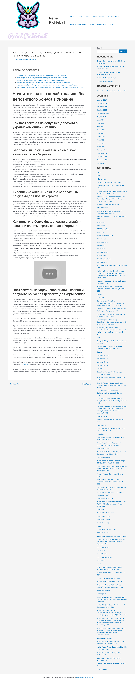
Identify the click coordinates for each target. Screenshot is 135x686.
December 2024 (103, 103)
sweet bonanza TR (103, 590)
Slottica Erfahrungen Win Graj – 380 (109, 581)
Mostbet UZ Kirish (103, 516)
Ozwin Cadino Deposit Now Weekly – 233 (111, 536)
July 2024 (100, 120)
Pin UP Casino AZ (103, 554)
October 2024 (102, 110)
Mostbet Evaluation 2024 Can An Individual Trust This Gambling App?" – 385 (110, 482)
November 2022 (102, 160)
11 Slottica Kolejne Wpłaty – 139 (108, 204)
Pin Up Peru (101, 560)
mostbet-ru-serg (103, 523)
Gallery (79, 16)
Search (99, 48)
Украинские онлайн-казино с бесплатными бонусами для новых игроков (43, 83)
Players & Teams (98, 16)
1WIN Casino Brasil (103, 229)
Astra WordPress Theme (84, 677)
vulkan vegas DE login (104, 638)
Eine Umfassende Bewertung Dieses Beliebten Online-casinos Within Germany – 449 (111, 385)
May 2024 (100, 123)
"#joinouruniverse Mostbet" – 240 (109, 182)
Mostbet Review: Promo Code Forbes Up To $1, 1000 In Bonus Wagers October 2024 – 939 (111, 504)
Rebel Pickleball (57, 20)
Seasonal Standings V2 (78, 24)
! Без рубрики (102, 179)
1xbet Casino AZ (102, 255)
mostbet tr (100, 509)
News (99, 526)
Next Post (86, 384)
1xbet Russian (102, 262)
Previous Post (14, 384)
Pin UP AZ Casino (103, 547)
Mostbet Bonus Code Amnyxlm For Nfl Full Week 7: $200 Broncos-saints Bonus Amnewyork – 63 (112, 468)
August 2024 (101, 117)
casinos (99, 369)
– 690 (99, 172)
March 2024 (101, 130)
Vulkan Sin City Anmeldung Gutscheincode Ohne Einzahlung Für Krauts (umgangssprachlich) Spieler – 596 (111, 612)
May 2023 (100, 140)
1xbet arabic (101, 249)
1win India (100, 232)
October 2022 (102, 163)
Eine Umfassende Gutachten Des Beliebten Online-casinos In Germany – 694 (110, 393)
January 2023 (102, 153)
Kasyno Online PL (103, 416)
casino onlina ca (102, 359)
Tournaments (101, 24)
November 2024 (103, 107)
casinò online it (102, 365)
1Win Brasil (101, 222)
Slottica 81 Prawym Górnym (106, 78)
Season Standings (113, 16)
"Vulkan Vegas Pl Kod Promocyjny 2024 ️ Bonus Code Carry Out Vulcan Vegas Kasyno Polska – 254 (111, 199)
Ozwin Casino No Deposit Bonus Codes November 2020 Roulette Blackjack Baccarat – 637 (111, 542)
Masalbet (100, 434)
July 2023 (100, 133)
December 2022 (102, 156)
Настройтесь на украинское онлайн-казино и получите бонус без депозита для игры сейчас (50, 87)
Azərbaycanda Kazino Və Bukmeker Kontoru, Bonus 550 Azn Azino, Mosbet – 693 (111, 289)
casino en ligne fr (103, 355)
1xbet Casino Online (104, 259)
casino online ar (102, 362)
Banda (99, 294)
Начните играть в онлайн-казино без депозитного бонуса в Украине (41, 75)
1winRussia (101, 245)
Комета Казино (102, 669)
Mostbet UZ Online (103, 519)
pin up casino (101, 550)
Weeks (111, 24)
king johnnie (101, 425)
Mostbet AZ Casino (103, 448)
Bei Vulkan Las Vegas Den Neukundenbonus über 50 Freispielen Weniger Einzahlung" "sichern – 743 (110, 303)
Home (87, 16)
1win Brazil (101, 225)
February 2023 (102, 150)
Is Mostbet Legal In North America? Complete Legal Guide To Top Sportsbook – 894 (112, 401)
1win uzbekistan (102, 242)
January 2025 (102, 100)
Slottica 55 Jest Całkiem (105, 81)
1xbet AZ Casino (102, 252)
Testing (91, 24)
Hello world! (122, 91)
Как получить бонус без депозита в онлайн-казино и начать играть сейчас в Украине (47, 85)
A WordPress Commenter (106, 91)
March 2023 (101, 146)
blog (98, 337)
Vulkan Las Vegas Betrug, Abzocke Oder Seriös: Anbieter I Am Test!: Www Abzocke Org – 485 (112, 599)
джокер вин (25, 364)
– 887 (99, 176)
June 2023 (101, 137)
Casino (99, 352)
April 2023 (100, 143)
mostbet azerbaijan (103, 457)
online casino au (103, 533)
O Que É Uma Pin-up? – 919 (106, 529)
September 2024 (103, 113)
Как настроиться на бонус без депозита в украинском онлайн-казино (42, 78)
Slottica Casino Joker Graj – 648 (108, 578)
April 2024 (100, 127)
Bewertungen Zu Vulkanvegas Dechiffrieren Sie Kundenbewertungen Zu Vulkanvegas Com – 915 (112, 322)
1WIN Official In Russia (105, 235)
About (72, 16)
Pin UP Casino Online (104, 557)
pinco (99, 564)
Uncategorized (19, 59)
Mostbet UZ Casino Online (106, 513)
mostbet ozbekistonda (105, 498)
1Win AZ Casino (102, 208)
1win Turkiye (101, 239)
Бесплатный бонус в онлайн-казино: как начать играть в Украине (40, 80)
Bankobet (100, 298)
